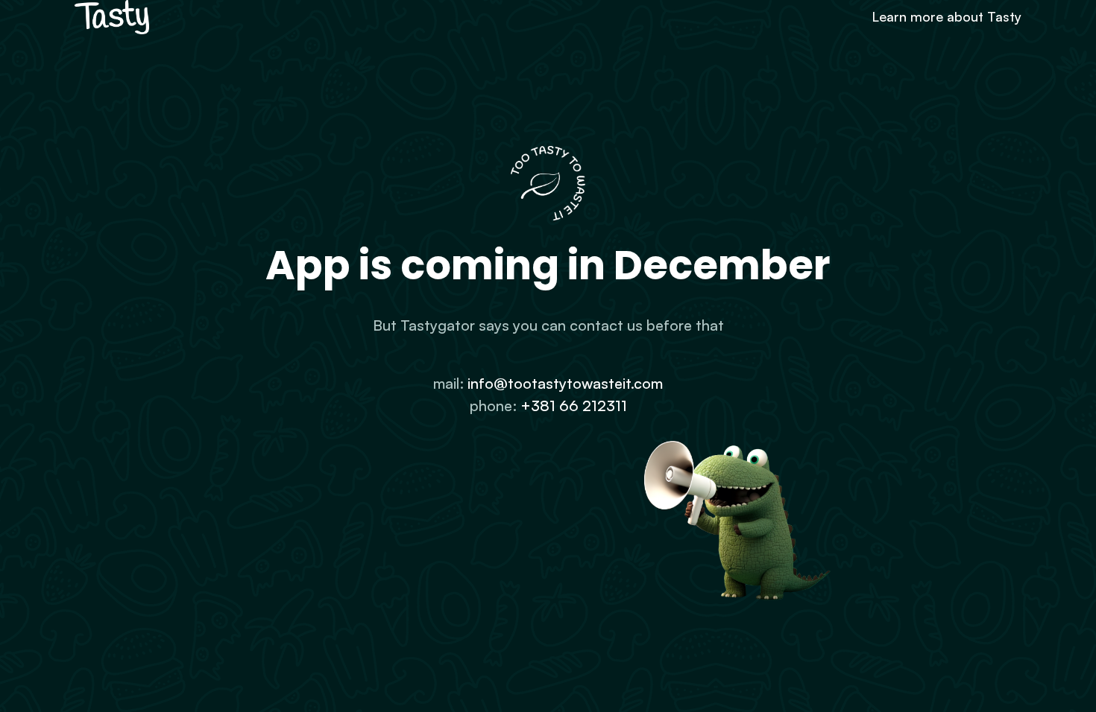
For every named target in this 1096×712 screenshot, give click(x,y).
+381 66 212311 (573, 405)
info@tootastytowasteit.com (565, 383)
